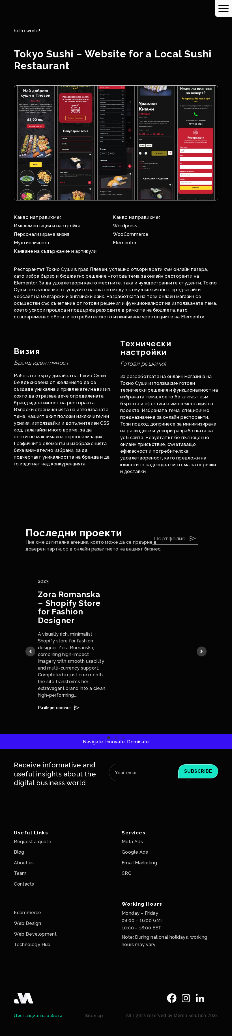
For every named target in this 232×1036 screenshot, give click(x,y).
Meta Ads (132, 841)
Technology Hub (32, 944)
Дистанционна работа (38, 1015)
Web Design (27, 923)
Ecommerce (27, 912)
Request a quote (32, 841)
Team (20, 873)
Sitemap (94, 1015)
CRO (127, 873)
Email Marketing (139, 863)
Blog (19, 852)
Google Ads (135, 852)
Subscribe (198, 771)
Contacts (24, 884)
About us (24, 863)
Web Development (35, 934)
